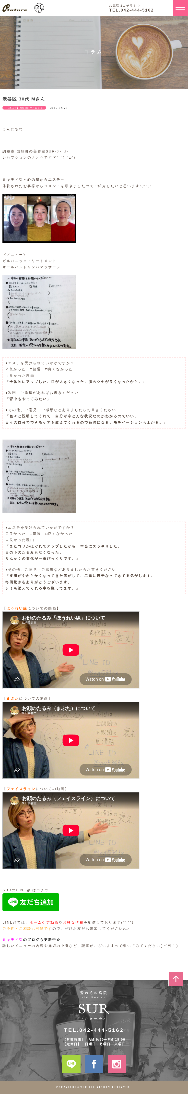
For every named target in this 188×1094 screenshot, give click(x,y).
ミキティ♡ (12, 940)
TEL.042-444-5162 (131, 10)
